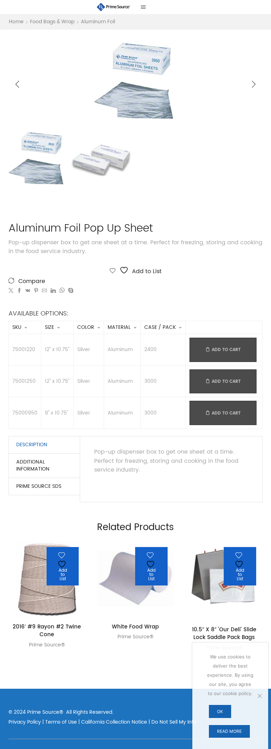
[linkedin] (53, 291)
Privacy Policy (24, 722)
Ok (220, 711)
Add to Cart (226, 349)
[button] (17, 84)
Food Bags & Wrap (52, 21)
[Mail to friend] (44, 291)
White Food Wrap (135, 627)
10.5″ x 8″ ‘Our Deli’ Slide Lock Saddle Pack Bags (224, 634)
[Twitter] (11, 291)
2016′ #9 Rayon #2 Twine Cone (47, 631)
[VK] (28, 291)
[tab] (31, 444)
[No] (259, 695)
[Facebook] (19, 291)
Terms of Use (61, 722)
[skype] (69, 291)
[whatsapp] (62, 291)
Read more (229, 731)
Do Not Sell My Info (174, 722)
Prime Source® (47, 645)
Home (16, 21)
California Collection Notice (114, 722)
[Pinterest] (36, 291)
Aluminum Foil (98, 21)
